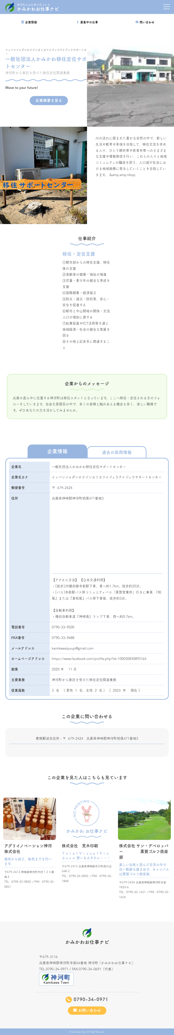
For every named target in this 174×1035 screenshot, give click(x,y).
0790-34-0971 (90, 999)
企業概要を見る (48, 100)
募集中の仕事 (89, 22)
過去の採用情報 (117, 452)
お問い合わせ (89, 1010)
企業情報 (31, 22)
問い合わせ (147, 22)
